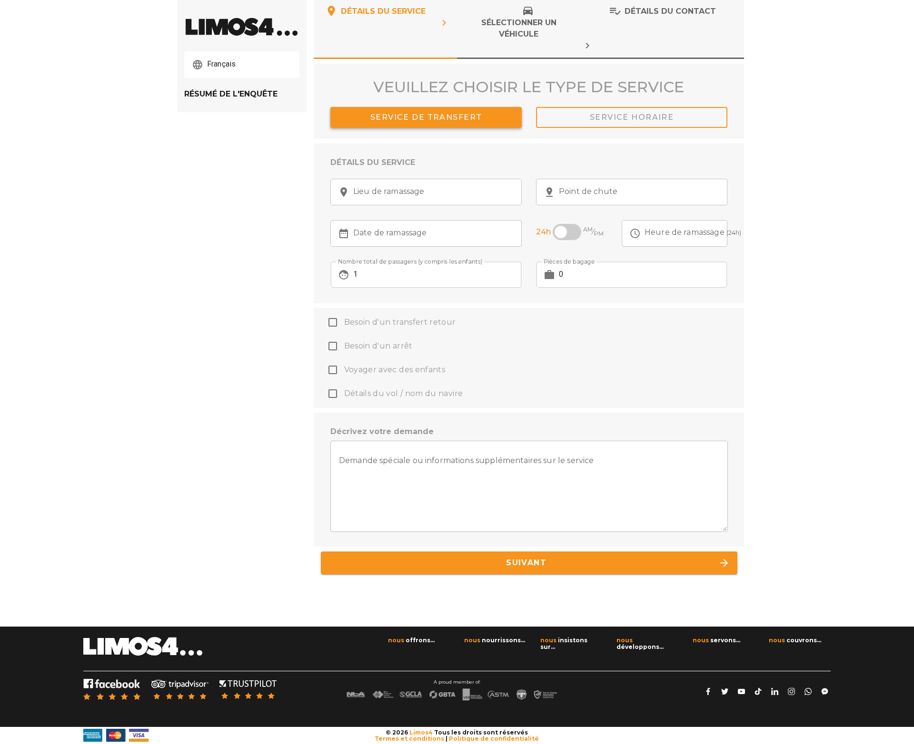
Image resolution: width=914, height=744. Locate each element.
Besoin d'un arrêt (378, 345)
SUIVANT (614, 563)
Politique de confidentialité (494, 738)
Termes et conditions (409, 738)
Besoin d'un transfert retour (400, 322)
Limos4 (421, 732)
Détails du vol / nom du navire (403, 393)
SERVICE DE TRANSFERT (426, 117)
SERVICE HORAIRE (632, 117)
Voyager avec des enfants (395, 369)
